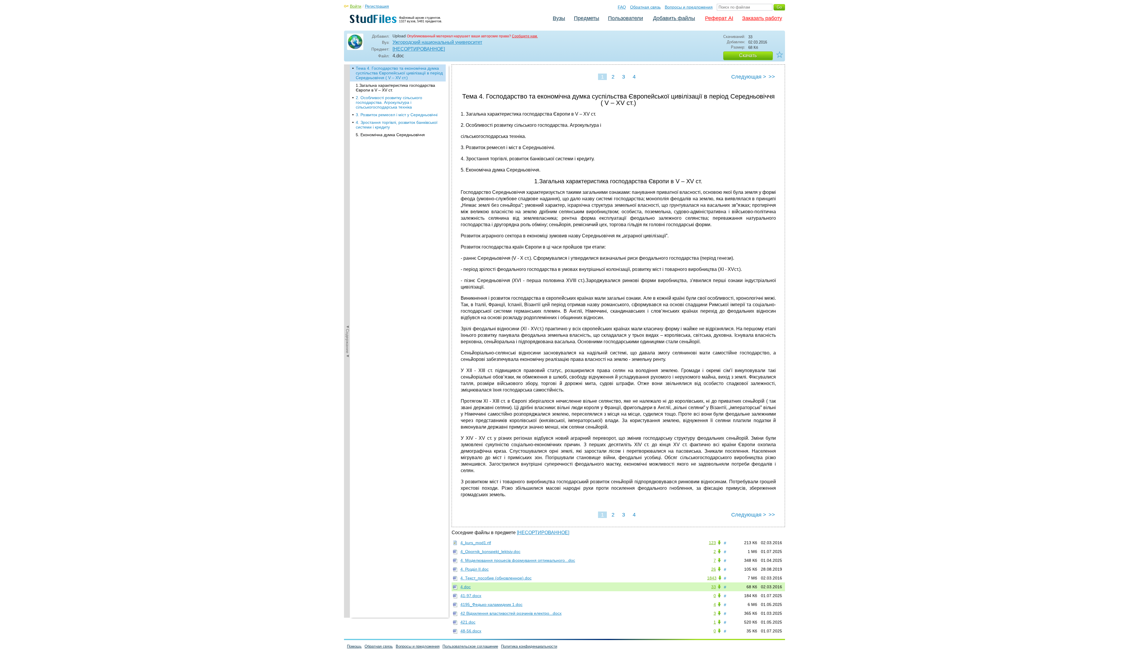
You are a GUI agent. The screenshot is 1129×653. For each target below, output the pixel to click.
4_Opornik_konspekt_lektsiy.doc (490, 551)
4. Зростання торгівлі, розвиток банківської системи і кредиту (396, 124)
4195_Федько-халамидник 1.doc (491, 604)
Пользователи (625, 18)
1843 (712, 578)
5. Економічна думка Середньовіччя (390, 134)
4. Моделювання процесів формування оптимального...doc (517, 560)
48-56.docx (470, 631)
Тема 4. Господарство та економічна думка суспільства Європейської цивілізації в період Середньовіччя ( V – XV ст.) (399, 73)
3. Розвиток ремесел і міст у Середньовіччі (396, 114)
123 (712, 542)
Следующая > (748, 77)
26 (713, 569)
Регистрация (377, 6)
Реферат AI (719, 18)
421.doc (467, 622)
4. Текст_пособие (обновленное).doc (496, 578)
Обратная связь (645, 7)
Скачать (748, 55)
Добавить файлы (674, 18)
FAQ (622, 7)
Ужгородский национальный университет (437, 42)
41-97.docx (470, 595)
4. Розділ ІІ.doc (474, 569)
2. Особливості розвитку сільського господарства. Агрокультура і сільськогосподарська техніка (389, 102)
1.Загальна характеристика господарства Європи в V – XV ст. (395, 87)
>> (772, 77)
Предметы (586, 18)
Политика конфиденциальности (529, 646)
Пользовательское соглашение (470, 646)
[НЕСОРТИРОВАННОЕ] (419, 48)
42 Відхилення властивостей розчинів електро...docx (511, 613)
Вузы (559, 18)
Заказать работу (762, 18)
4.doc (465, 586)
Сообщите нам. (525, 36)
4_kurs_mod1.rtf (475, 542)
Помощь (354, 646)
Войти (355, 6)
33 (713, 586)
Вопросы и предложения (689, 7)
